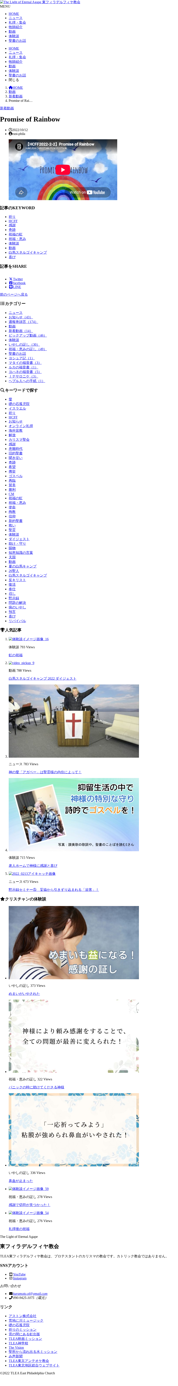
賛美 (12, 485)
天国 (12, 557)
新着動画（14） (21, 331)
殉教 (12, 512)
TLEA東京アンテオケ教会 (29, 1361)
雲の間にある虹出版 (24, 1334)
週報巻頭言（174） (23, 322)
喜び (12, 257)
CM (11, 494)
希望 (12, 467)
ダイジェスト (19, 539)
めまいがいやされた (24, 993)
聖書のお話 (17, 40)
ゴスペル (16, 476)
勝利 (12, 489)
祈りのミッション (22, 1329)
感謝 (12, 225)
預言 (12, 612)
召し (12, 593)
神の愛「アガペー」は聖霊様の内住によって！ (45, 772)
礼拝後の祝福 (19, 1229)
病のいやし (17, 607)
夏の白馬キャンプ (22, 566)
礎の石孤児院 (19, 404)
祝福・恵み (17, 239)
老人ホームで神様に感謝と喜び (33, 865)
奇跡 (12, 230)
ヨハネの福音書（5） (25, 372)
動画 (12, 31)
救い (12, 525)
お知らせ (16, 421)
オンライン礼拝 (21, 426)
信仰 (12, 516)
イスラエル (17, 408)
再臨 (12, 480)
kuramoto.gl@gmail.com (30, 1293)
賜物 (12, 548)
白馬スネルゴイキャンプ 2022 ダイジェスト (42, 678)
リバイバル (17, 621)
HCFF (13, 221)
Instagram (19, 1278)
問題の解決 (17, 603)
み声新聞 (16, 1356)
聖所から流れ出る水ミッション (33, 1352)
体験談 (14, 36)
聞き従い (16, 458)
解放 (12, 435)
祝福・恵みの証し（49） (28, 349)
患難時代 (16, 449)
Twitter (18, 279)
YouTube (19, 1274)
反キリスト (17, 580)
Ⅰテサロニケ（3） (23, 376)
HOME (14, 14)
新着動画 (16, 96)
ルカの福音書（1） (23, 367)
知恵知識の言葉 (21, 552)
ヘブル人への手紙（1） (27, 381)
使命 (12, 507)
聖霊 (12, 530)
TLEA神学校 (18, 1343)
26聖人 (14, 571)
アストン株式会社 (22, 1316)
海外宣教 (16, 430)
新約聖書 (16, 521)
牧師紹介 (16, 27)
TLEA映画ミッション (25, 1339)
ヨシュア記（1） (22, 358)
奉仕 (12, 589)
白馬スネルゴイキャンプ (28, 252)
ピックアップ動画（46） (28, 335)
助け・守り (17, 543)
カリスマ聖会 (19, 439)
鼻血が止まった (21, 1181)
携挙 (12, 471)
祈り (12, 217)
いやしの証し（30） (24, 344)
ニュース (16, 18)
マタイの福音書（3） (25, 363)
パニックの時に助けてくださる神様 (36, 1087)
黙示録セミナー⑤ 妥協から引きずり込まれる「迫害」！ (54, 890)
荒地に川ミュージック (26, 1320)
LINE (17, 287)
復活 (12, 584)
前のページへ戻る (14, 294)
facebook (19, 283)
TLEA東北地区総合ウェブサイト (34, 1365)
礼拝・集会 (17, 22)
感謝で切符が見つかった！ (29, 1205)
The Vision (16, 1347)
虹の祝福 (16, 655)
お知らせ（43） (21, 317)
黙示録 (14, 598)
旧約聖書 (16, 453)
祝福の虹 (16, 234)
